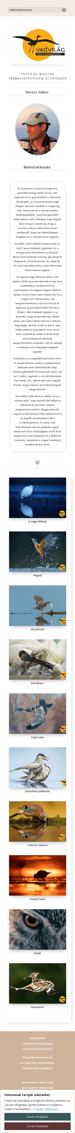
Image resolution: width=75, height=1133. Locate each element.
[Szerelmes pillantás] (37, 786)
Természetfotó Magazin (37, 1043)
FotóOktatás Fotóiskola (37, 1049)
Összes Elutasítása (37, 1126)
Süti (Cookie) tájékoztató (38, 1087)
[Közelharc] (37, 678)
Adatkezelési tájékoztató (37, 1082)
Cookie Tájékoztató (47, 1109)
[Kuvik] (37, 948)
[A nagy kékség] (37, 517)
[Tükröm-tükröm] (37, 840)
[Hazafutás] (37, 625)
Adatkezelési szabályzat (37, 1068)
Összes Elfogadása (37, 1116)
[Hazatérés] (37, 1002)
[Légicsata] (37, 733)
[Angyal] (37, 571)
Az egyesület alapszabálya (37, 1062)
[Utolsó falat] (37, 894)
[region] (37, 1111)
